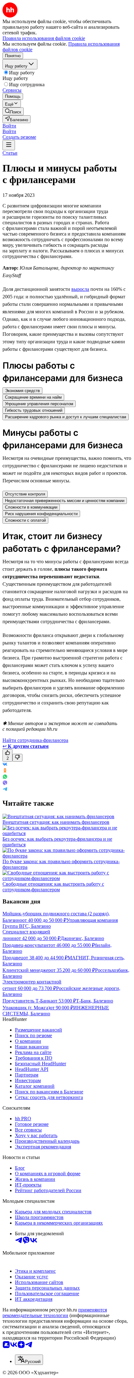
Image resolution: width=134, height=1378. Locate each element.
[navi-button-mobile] (8, 145)
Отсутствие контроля (25, 494)
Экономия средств (22, 390)
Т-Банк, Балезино (94, 1000)
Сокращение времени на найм (33, 397)
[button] (9, 125)
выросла (80, 289)
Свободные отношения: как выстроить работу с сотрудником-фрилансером (53, 886)
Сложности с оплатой (25, 520)
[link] (13, 111)
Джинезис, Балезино (82, 938)
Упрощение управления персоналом (39, 403)
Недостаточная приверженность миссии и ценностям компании (64, 500)
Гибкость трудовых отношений (33, 410)
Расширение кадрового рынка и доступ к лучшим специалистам (65, 417)
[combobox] (29, 1360)
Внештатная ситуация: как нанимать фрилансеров (55, 822)
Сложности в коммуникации (31, 507)
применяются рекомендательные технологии (54, 1312)
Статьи (9, 153)
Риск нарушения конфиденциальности (41, 513)
